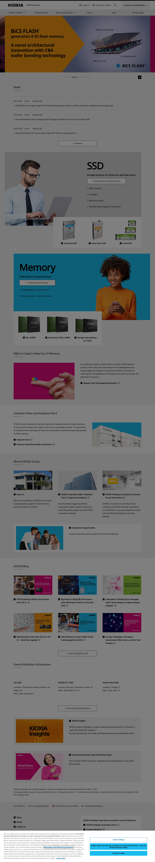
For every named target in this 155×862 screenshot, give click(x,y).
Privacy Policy (60, 858)
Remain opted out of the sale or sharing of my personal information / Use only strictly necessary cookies (118, 846)
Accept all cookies (118, 853)
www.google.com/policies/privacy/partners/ (59, 847)
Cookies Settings (118, 840)
